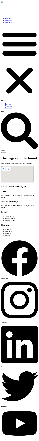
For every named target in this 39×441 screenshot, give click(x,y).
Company (8, 20)
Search (3, 111)
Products (8, 18)
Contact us (8, 22)
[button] (19, 63)
